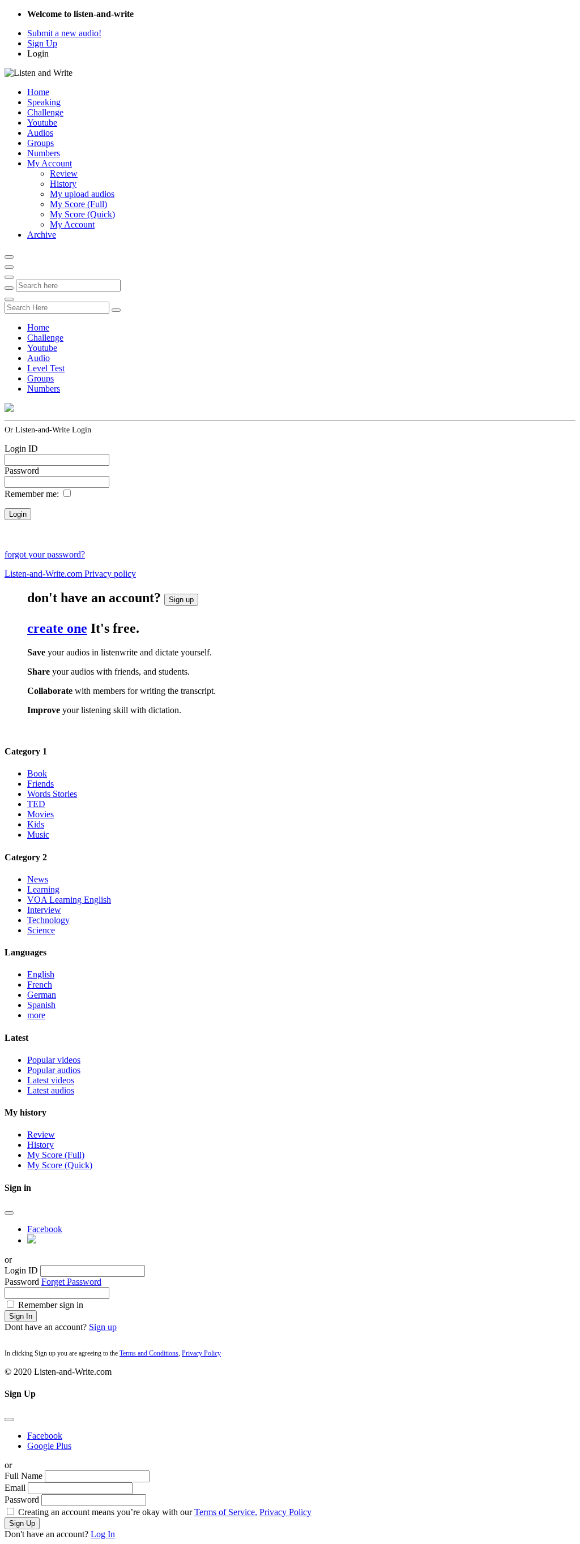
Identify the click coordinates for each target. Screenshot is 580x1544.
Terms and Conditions (149, 1353)
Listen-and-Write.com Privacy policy (70, 573)
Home (38, 92)
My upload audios (82, 194)
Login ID (21, 448)
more (36, 1015)
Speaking (44, 102)
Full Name (23, 1476)
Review (64, 173)
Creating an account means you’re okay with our (165, 1512)
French (39, 984)
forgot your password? (45, 554)
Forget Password (71, 1281)
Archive (41, 234)
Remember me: (32, 494)
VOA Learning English (69, 899)
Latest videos (50, 1080)
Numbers (43, 153)
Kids (35, 824)
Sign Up (42, 43)
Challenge (45, 112)
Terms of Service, (225, 1512)
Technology (48, 920)
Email (15, 1487)
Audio (38, 358)
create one (57, 628)
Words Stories (52, 794)
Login (38, 53)
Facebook (44, 1229)
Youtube (42, 122)
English (40, 974)
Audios (40, 133)
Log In (103, 1534)
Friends (40, 783)
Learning (43, 889)
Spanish (41, 1005)
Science (41, 930)
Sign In (20, 1316)
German (41, 995)
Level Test (46, 368)
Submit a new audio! (64, 33)
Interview (44, 910)
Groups (40, 143)
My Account (49, 163)
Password (22, 470)
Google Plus (49, 1446)
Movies (40, 814)
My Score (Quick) (82, 214)
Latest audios (50, 1090)
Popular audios (53, 1070)
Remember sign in (50, 1305)
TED (36, 804)
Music (38, 834)
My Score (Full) (78, 204)
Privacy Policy (201, 1353)
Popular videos (53, 1060)
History (63, 183)
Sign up (181, 599)
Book (37, 773)
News (37, 879)
